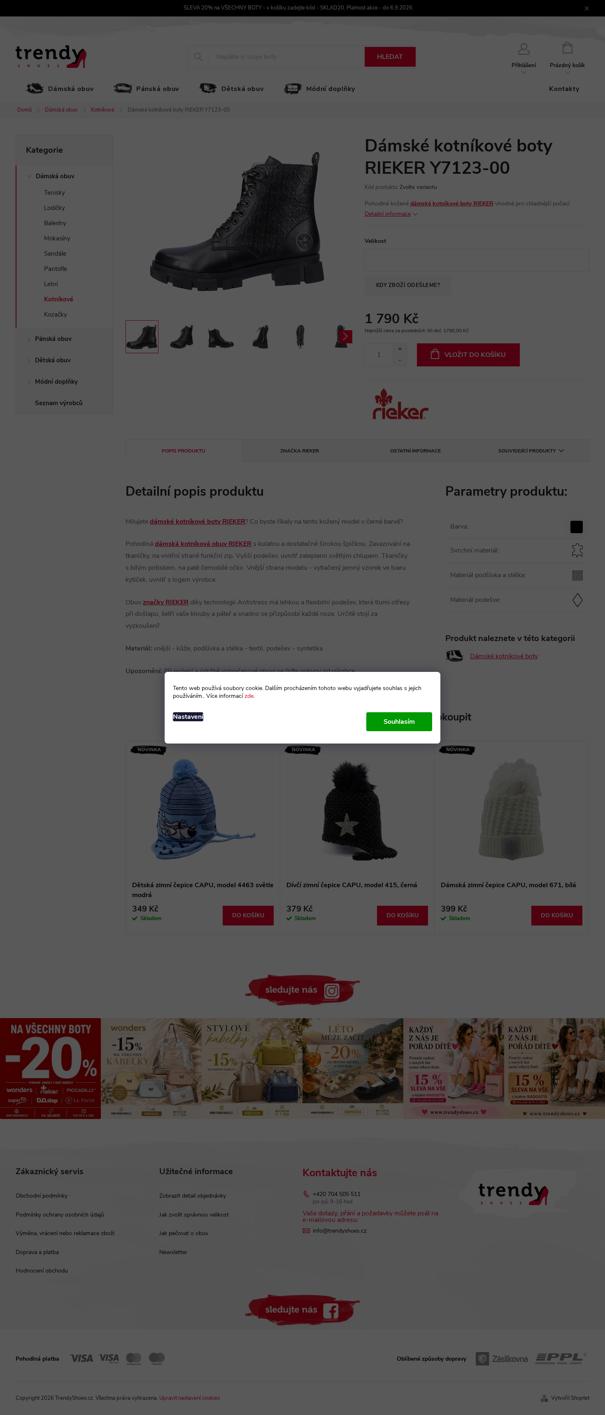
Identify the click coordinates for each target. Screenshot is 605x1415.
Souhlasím (399, 721)
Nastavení (188, 716)
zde (249, 696)
